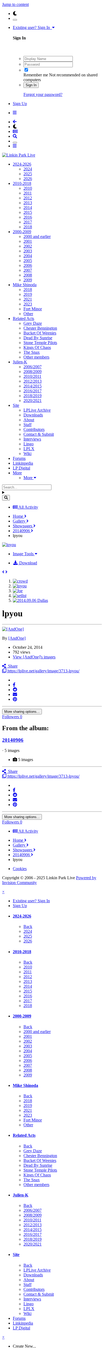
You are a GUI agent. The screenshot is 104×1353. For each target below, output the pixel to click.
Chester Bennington (40, 328)
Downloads (33, 415)
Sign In (31, 85)
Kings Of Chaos (37, 347)
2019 (27, 294)
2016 (27, 217)
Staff (27, 424)
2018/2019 (32, 395)
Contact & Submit (38, 434)
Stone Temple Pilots (40, 342)
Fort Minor (32, 309)
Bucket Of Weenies (39, 333)
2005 (27, 260)
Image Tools (24, 553)
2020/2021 (32, 400)
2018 (27, 227)
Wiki (27, 453)
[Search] (6, 498)
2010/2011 (32, 376)
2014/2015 (32, 386)
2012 (27, 198)
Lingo (28, 444)
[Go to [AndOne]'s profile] (13, 629)
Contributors (34, 429)
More (17, 473)
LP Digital (21, 468)
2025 (27, 174)
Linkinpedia (23, 463)
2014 (27, 207)
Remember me (35, 75)
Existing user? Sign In (32, 27)
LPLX (28, 448)
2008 (27, 275)
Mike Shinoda (25, 284)
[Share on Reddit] (15, 689)
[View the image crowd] (20, 581)
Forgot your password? (42, 94)
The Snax (31, 352)
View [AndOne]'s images (34, 657)
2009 (27, 280)
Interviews (32, 439)
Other (28, 313)
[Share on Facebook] (14, 685)
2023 (27, 304)
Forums (19, 458)
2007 (27, 270)
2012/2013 (32, 381)
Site (16, 405)
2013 (27, 202)
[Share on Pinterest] (15, 699)
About (28, 420)
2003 (27, 251)
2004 (27, 256)
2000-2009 (22, 231)
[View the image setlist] (19, 595)
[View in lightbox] (9, 544)
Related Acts (23, 318)
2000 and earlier (37, 236)
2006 (27, 265)
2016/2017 (32, 391)
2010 (27, 188)
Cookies (20, 868)
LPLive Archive (37, 410)
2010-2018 (22, 183)
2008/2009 (32, 371)
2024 (27, 169)
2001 (27, 241)
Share (12, 666)
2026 (27, 178)
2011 (27, 193)
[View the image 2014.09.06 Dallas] (30, 600)
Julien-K (20, 362)
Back (27, 926)
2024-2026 (22, 164)
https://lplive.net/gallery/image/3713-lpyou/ (42, 671)
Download (27, 563)
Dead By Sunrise (37, 338)
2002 (27, 246)
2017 (27, 222)
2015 (27, 212)
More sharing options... (22, 712)
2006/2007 (32, 366)
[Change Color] (15, 20)
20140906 (12, 740)
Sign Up (20, 103)
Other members (36, 357)
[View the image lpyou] (20, 586)
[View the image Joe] (18, 590)
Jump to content (15, 4)
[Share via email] (15, 694)
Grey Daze (32, 323)
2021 (27, 299)
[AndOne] (17, 638)
